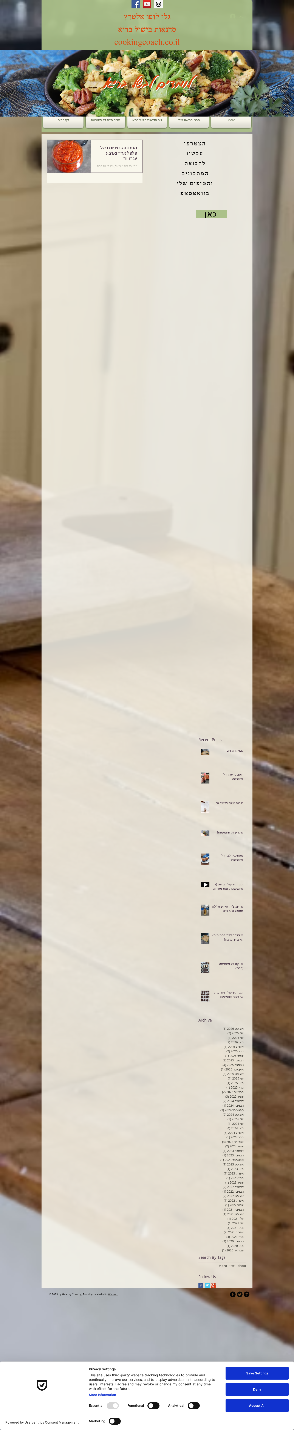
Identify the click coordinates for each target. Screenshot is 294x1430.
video (223, 1266)
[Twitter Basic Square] (207, 1285)
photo (241, 1266)
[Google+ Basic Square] (213, 1285)
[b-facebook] (233, 1294)
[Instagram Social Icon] (158, 4)
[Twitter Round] (240, 1294)
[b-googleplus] (246, 1294)
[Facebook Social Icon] (136, 4)
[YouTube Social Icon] (147, 4)
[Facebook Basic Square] (200, 1285)
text (232, 1266)
